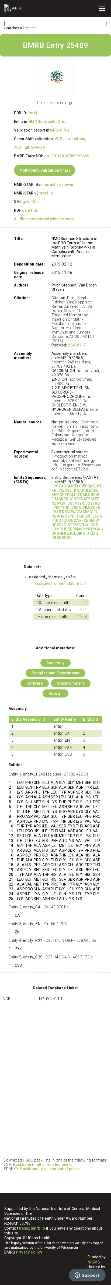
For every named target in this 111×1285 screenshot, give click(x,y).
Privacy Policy (29, 1252)
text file (46, 193)
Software (34, 683)
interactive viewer (57, 184)
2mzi (32, 113)
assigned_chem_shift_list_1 (60, 583)
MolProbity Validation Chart (44, 170)
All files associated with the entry (44, 219)
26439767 (77, 345)
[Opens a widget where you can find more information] (87, 1275)
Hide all (55, 693)
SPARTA (38, 147)
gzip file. (31, 202)
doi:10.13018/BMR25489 (66, 156)
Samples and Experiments (55, 673)
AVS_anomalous (70, 139)
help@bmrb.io (32, 1228)
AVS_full (21, 147)
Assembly (55, 663)
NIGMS (94, 1262)
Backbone (22, 1164)
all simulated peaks (54, 1164)
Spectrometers (71, 683)
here (50, 103)
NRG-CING (59, 130)
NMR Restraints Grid (46, 121)
